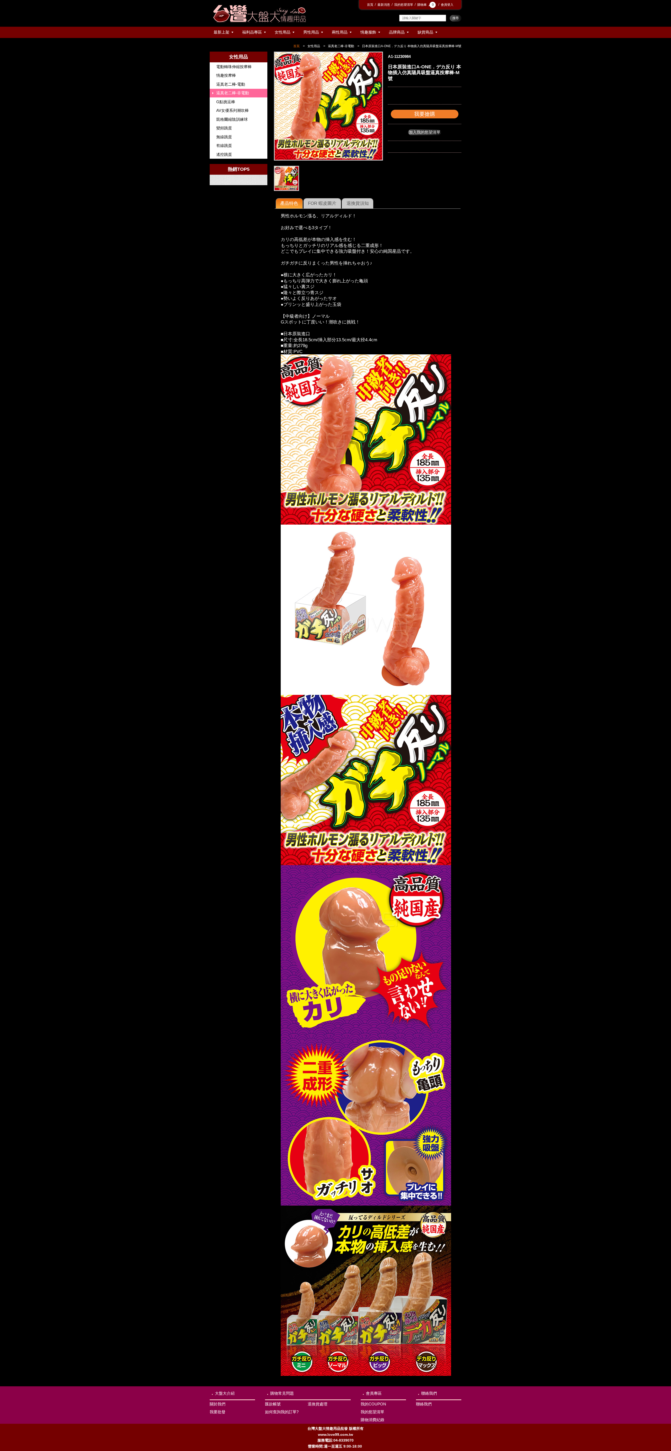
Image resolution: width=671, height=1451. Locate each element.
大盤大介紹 (225, 1393)
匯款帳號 (273, 1404)
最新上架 (221, 32)
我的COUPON (373, 1404)
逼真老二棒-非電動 (341, 46)
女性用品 (282, 32)
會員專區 (374, 1393)
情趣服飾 (368, 32)
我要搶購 (424, 114)
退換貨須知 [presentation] (358, 203)
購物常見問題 (282, 1393)
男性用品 (311, 32)
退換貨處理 (317, 1404)
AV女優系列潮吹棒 (232, 110)
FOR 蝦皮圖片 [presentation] (322, 203)
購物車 (425, 5)
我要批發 (217, 1412)
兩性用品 (340, 32)
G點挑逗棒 (225, 102)
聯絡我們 (429, 1393)
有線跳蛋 (224, 145)
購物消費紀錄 (372, 1419)
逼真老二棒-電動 (230, 84)
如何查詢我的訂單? (282, 1412)
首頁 (370, 5)
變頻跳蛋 (224, 128)
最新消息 (383, 5)
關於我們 (217, 1404)
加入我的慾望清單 (424, 132)
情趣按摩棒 (226, 75)
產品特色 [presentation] (289, 203)
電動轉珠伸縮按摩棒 (234, 66)
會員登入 (447, 5)
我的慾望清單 (403, 5)
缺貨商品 (425, 32)
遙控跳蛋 (224, 154)
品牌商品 (397, 32)
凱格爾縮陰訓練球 (232, 119)
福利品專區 (252, 32)
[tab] (289, 203)
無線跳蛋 (224, 137)
